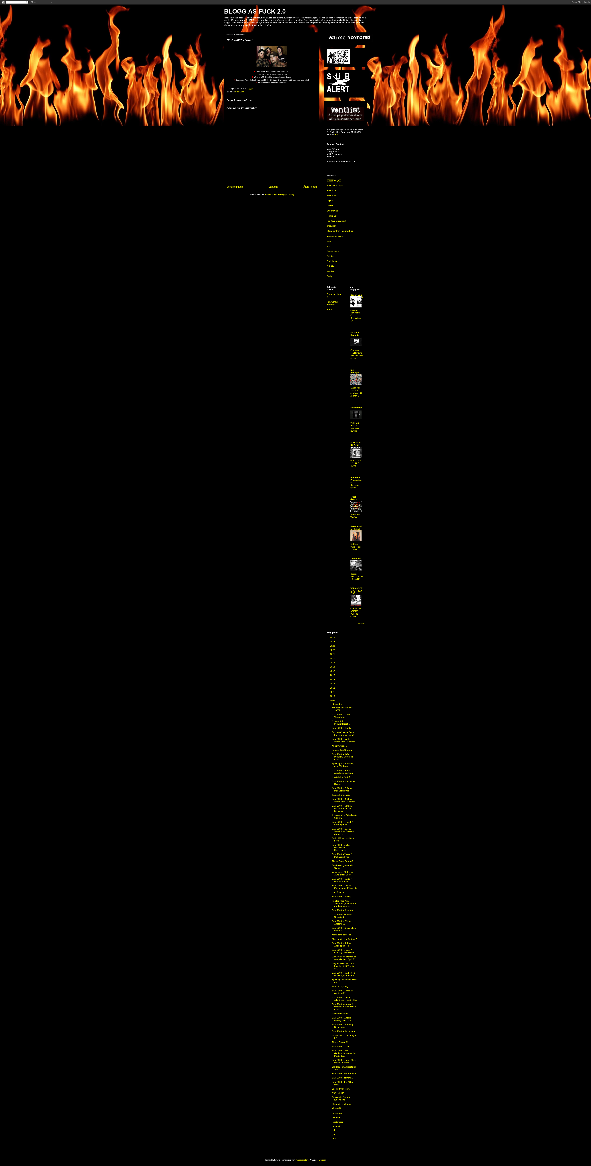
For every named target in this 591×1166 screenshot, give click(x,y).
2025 (333, 637)
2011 (332, 692)
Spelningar (332, 261)
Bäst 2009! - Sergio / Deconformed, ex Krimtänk (342, 808)
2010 (333, 696)
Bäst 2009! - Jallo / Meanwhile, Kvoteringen (341, 847)
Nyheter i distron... (341, 1013)
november (338, 1113)
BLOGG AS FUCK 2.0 (255, 11)
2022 (333, 650)
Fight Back (332, 216)
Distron (330, 205)
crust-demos (354, 498)
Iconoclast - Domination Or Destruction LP (356, 309)
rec (328, 246)
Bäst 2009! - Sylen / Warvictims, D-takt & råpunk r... (343, 831)
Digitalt (330, 200)
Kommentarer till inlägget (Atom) (279, 194)
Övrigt (329, 276)
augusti (336, 1126)
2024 (333, 641)
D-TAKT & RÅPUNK (355, 443)
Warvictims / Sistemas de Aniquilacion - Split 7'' (344, 958)
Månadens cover (335, 236)
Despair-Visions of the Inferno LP (356, 576)
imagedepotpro (302, 1160)
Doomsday (356, 407)
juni (335, 1134)
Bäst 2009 (239, 92)
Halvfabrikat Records (332, 303)
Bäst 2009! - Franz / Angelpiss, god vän (342, 771)
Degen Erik (356, 295)
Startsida (273, 186)
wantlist (330, 271)
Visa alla (361, 623)
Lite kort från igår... (341, 1089)
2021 (333, 654)
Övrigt (334, 180)
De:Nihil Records (354, 333)
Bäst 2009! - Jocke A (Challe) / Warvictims (343, 951)
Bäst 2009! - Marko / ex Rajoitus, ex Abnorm (343, 974)
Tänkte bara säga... (341, 795)
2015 (333, 675)
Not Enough (354, 371)
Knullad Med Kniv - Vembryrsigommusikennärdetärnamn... (344, 903)
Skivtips (330, 256)
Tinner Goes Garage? (342, 861)
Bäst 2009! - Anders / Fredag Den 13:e (342, 1019)
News (329, 241)
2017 (333, 671)
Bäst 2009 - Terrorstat (342, 1077)
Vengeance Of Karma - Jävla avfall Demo (343, 873)
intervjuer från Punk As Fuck (340, 231)
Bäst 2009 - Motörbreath (344, 1073)
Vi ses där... (337, 1108)
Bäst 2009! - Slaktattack (343, 1031)
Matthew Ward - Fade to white (355, 547)
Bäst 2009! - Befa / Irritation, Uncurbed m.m (342, 757)
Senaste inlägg (235, 186)
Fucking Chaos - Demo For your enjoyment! (343, 733)
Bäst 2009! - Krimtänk (342, 910)
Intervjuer (331, 226)
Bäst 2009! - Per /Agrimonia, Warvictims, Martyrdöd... (344, 1053)
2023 (333, 646)
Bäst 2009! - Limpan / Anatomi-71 (342, 992)
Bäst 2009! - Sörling (341, 896)
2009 (333, 700)
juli (334, 1130)
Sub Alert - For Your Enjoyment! (341, 1098)
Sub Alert (331, 266)
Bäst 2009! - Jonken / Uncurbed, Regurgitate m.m (344, 1007)
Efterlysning (332, 210)
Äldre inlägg (310, 186)
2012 (333, 688)
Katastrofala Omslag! (342, 750)
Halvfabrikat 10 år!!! (341, 777)
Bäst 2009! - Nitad (341, 1046)
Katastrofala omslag (356, 527)
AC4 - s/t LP (338, 1093)
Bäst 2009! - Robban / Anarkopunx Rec (342, 944)
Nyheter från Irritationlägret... (341, 722)
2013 (333, 683)
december (338, 704)
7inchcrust (356, 558)
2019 (333, 662)
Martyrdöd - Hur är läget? (344, 939)
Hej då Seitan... (339, 892)
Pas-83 (330, 309)
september (338, 1122)
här (336, 134)
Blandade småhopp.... (342, 1104)
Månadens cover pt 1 (342, 934)
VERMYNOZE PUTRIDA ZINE (356, 590)
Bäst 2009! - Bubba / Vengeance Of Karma (343, 800)
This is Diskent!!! (340, 1042)
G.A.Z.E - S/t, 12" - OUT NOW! (356, 463)
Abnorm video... (339, 746)
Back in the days (335, 185)
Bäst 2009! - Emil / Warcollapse (341, 715)
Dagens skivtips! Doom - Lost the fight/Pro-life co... (344, 966)
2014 (333, 679)
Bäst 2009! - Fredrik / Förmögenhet (342, 823)
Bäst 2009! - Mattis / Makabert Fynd (342, 880)
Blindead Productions (356, 480)
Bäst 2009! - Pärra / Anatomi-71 (341, 922)
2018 (333, 667)
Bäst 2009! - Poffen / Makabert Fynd (342, 789)
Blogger (322, 1160)
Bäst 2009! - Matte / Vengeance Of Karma (343, 740)
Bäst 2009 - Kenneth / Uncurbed (342, 915)
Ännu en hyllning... (341, 986)
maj (335, 1138)
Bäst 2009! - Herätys (342, 728)
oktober (337, 1117)
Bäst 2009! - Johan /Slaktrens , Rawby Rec (344, 998)
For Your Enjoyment (336, 221)
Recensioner (333, 251)
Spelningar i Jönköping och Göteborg (343, 764)
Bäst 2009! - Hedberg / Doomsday (343, 1025)
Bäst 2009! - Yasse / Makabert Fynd (342, 855)
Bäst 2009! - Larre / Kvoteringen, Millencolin (344, 886)
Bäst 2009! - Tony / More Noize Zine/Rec (344, 1061)
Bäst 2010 (331, 195)
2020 (333, 658)
